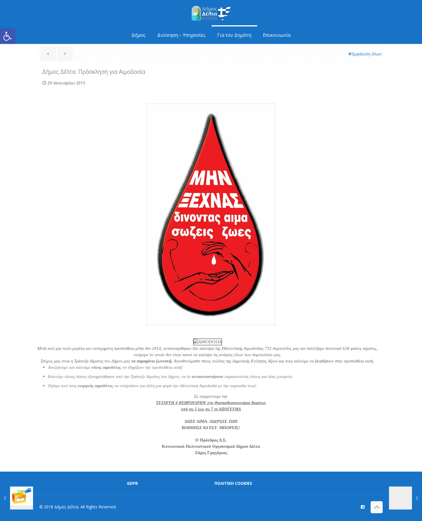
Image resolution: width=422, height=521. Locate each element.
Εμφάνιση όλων (367, 54)
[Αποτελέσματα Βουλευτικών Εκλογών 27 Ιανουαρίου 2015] (16, 498)
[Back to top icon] (377, 507)
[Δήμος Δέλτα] (211, 13)
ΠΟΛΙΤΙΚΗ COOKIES (233, 483)
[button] (7, 36)
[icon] (363, 507)
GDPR (132, 483)
